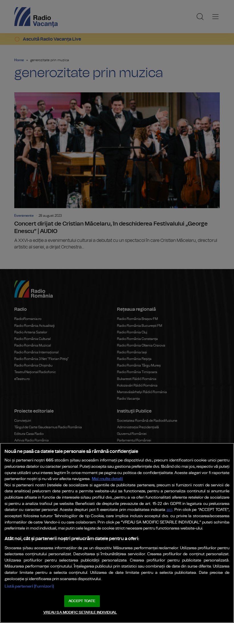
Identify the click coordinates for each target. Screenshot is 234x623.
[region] (117, 533)
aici (169, 510)
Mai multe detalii (107, 479)
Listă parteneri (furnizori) (29, 586)
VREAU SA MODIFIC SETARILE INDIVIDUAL (80, 612)
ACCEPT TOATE (81, 601)
